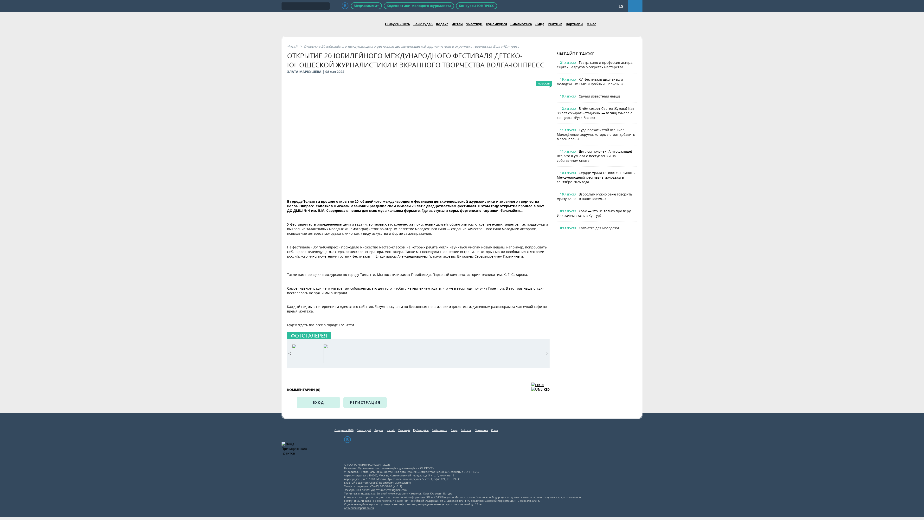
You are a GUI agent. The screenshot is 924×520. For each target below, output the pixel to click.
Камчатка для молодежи (599, 228)
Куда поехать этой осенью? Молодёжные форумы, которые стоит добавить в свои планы (596, 134)
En (621, 6)
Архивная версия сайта (359, 508)
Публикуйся (496, 24)
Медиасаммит (366, 5)
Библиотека (521, 24)
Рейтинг (555, 24)
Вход (318, 402)
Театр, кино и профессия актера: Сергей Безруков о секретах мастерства (595, 64)
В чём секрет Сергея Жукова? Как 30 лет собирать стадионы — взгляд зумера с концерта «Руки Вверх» (595, 113)
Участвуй (474, 24)
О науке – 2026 (397, 24)
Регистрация (365, 402)
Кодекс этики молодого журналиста (419, 5)
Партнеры (574, 24)
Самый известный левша (600, 96)
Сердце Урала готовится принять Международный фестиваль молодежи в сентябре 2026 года (596, 177)
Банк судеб (423, 24)
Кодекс (442, 24)
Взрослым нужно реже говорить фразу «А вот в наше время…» (594, 196)
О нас (591, 24)
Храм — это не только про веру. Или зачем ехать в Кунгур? (594, 213)
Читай (457, 24)
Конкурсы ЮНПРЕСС (476, 5)
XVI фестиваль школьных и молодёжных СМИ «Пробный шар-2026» (590, 81)
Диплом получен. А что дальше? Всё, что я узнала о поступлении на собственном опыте (594, 156)
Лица (539, 24)
